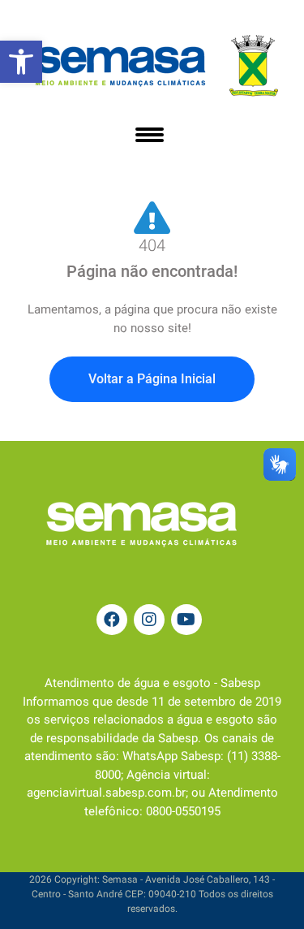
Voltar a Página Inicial (152, 379)
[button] (21, 62)
